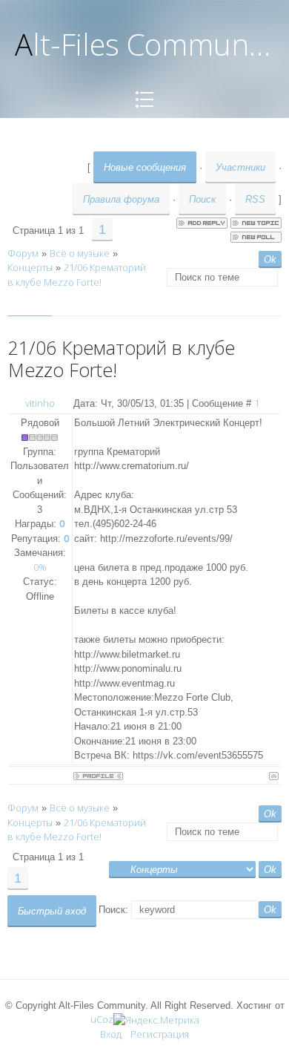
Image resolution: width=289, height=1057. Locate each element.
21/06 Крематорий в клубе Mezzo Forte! (76, 275)
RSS (255, 199)
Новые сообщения (145, 167)
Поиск (202, 199)
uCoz (101, 1019)
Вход (111, 1034)
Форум (23, 253)
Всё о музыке (80, 253)
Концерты (30, 267)
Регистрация (159, 1034)
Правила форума (121, 199)
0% (40, 567)
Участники (240, 167)
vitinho (40, 403)
